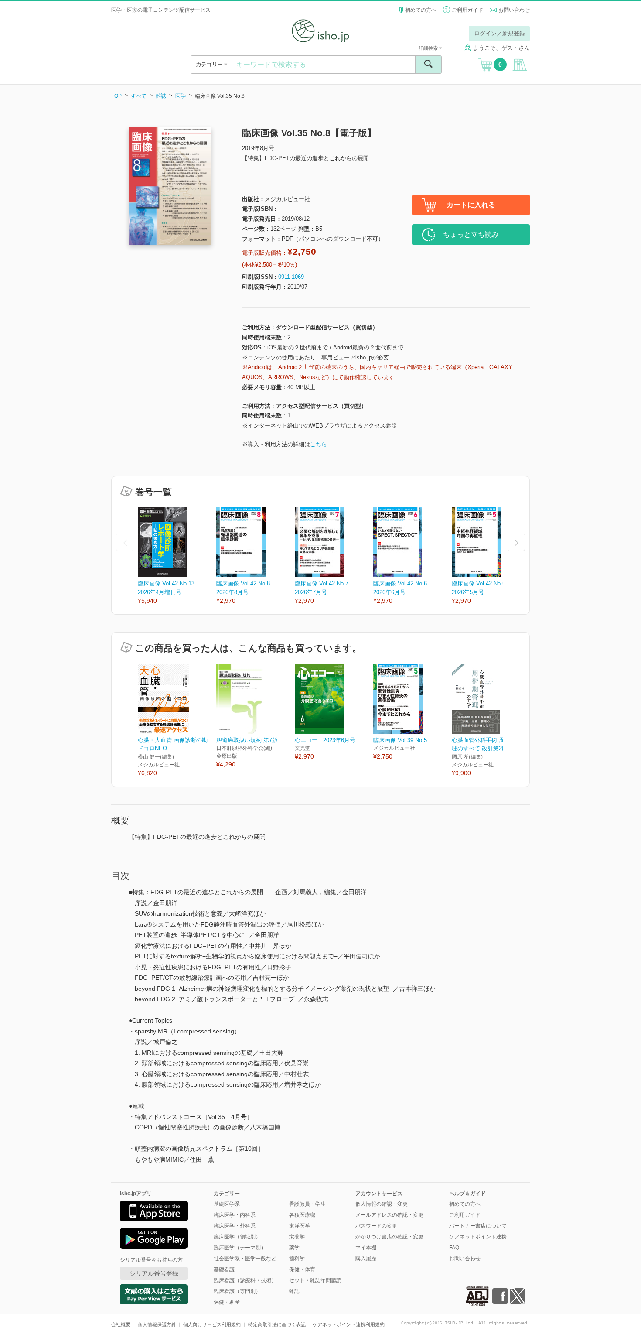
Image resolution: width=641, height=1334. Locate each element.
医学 (180, 96)
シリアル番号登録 (154, 1273)
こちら (318, 444)
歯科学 (297, 1258)
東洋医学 (299, 1226)
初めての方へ (420, 10)
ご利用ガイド (467, 10)
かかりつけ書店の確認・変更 (389, 1237)
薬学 (294, 1248)
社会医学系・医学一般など (245, 1258)
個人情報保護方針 (157, 1324)
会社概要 (120, 1324)
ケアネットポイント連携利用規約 (349, 1324)
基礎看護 (224, 1269)
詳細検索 (429, 48)
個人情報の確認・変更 (381, 1204)
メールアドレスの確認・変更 (389, 1215)
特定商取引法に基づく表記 (277, 1324)
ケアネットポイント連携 (478, 1237)
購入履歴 (365, 1258)
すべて (139, 96)
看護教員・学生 (307, 1204)
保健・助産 (227, 1302)
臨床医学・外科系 (235, 1226)
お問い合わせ (514, 10)
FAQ (454, 1248)
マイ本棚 (365, 1248)
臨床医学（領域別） (237, 1237)
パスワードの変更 (376, 1226)
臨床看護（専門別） (237, 1291)
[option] (177, 556)
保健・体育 (302, 1269)
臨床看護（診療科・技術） (245, 1280)
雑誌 (161, 96)
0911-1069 (291, 277)
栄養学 (297, 1237)
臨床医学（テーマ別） (240, 1248)
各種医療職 (302, 1215)
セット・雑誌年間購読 (315, 1280)
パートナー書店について (478, 1226)
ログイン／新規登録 (499, 33)
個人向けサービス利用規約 (212, 1324)
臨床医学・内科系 (235, 1215)
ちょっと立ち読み (471, 234)
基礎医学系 (227, 1204)
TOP (116, 96)
